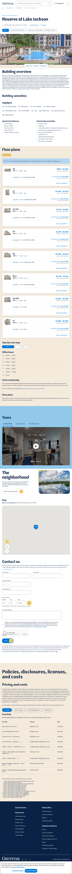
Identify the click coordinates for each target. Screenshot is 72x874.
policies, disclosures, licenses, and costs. (33, 388)
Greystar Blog (19, 835)
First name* (5, 572)
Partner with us (46, 807)
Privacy (44, 829)
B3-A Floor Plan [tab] (34, 424)
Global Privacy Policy (40, 626)
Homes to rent (19, 812)
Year (19, 599)
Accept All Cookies (31, 870)
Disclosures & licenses (48, 836)
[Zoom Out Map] (7, 551)
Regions (44, 817)
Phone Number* (6, 580)
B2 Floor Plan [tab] (20, 424)
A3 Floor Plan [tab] (7, 424)
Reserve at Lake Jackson (30, 8)
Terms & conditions (47, 832)
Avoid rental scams (20, 816)
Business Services (47, 811)
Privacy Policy (21, 867)
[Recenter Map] (7, 542)
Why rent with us (19, 832)
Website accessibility (47, 845)
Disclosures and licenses (49, 826)
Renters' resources (20, 825)
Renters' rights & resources (49, 839)
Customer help (19, 819)
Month (4, 599)
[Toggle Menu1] (67, 3)
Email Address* (6, 589)
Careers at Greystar (47, 814)
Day (11, 599)
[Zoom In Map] (7, 546)
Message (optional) (7, 610)
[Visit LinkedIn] (26, 859)
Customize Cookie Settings (49, 848)
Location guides (19, 829)
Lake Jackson (9, 8)
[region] (36, 867)
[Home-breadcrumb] (2, 7)
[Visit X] (29, 859)
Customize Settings (17, 870)
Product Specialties (47, 821)
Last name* (36, 572)
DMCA (44, 842)
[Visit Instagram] (22, 859)
